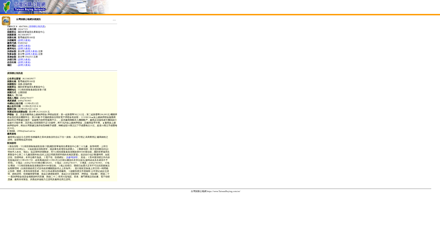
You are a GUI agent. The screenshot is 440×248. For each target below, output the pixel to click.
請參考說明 (72, 157)
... (114, 19)
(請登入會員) (24, 40)
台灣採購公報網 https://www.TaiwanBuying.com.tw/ (215, 191)
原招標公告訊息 (37, 26)
